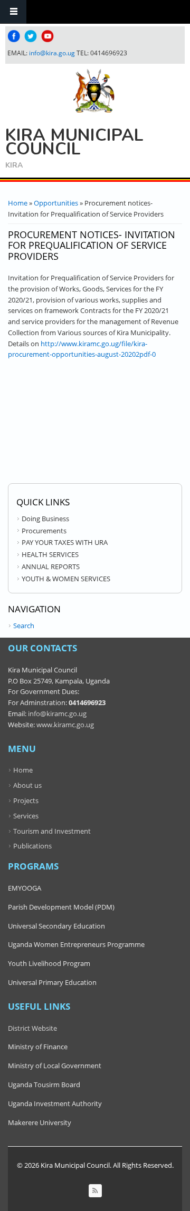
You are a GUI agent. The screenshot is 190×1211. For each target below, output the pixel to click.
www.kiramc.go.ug (65, 724)
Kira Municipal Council (74, 142)
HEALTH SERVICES (50, 554)
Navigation (13, 12)
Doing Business (45, 518)
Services (26, 816)
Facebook (13, 36)
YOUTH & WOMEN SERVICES (66, 578)
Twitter (30, 36)
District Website (32, 1028)
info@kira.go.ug (52, 52)
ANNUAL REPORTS (51, 566)
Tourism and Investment (52, 831)
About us (27, 785)
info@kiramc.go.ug (57, 713)
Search (23, 625)
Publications (32, 846)
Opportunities (56, 203)
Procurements (44, 530)
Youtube (47, 36)
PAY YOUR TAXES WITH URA (65, 542)
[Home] (94, 91)
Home (17, 203)
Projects (26, 800)
